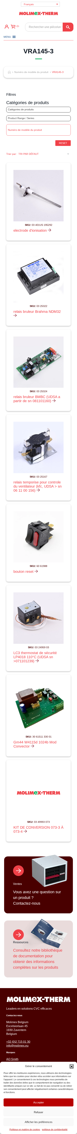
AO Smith (12, 1059)
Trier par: (11, 153)
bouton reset (24, 571)
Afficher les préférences (38, 1122)
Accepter (38, 1102)
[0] (13, 27)
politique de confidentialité (55, 1129)
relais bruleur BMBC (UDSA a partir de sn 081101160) (36, 399)
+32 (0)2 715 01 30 (18, 1041)
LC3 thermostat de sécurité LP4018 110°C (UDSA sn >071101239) (35, 657)
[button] (71, 1066)
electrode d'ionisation (30, 230)
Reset (63, 143)
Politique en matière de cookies (24, 1129)
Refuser (38, 1112)
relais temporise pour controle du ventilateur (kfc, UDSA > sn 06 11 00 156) (37, 486)
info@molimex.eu (17, 1045)
